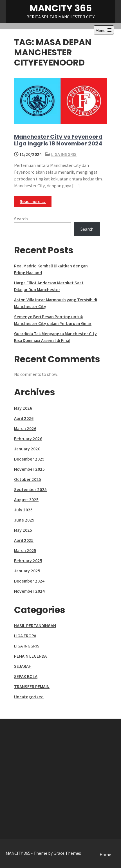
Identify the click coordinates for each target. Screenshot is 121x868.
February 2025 (28, 561)
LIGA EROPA (25, 636)
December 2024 (29, 581)
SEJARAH (23, 666)
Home (105, 855)
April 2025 (23, 540)
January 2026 (27, 449)
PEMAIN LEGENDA (30, 656)
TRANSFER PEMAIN (32, 687)
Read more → (33, 201)
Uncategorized (29, 697)
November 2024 (29, 591)
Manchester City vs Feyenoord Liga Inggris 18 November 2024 (58, 140)
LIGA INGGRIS (64, 154)
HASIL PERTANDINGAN (35, 626)
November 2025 (29, 469)
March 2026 (25, 428)
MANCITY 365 (61, 8)
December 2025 (29, 459)
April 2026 (23, 418)
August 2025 (26, 500)
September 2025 (30, 489)
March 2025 (25, 550)
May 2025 (23, 530)
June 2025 (24, 520)
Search (21, 219)
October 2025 (27, 479)
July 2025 (23, 510)
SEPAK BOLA (25, 676)
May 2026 (23, 408)
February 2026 (28, 439)
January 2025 (27, 571)
